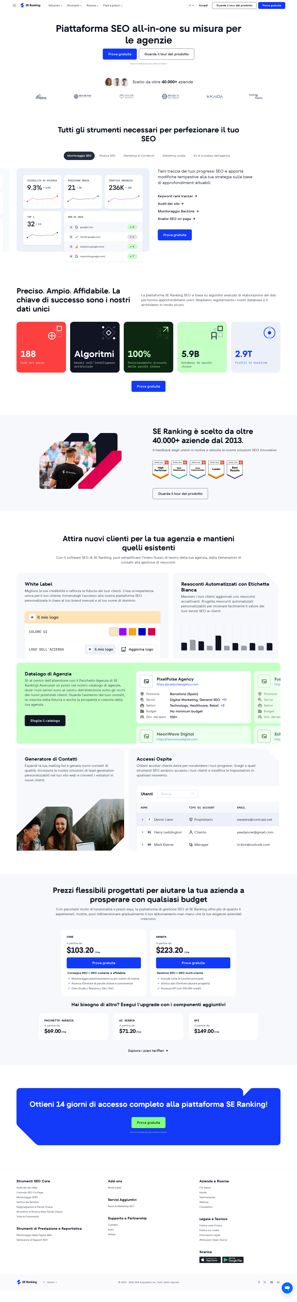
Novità (203, 1192)
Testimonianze (207, 1197)
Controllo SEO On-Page (29, 1192)
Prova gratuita (271, 5)
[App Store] (210, 1260)
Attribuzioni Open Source (213, 1240)
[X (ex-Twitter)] (265, 1282)
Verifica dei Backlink (27, 1202)
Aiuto (111, 1229)
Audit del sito (169, 203)
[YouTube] (272, 1282)
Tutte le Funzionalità (27, 1216)
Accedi (203, 5)
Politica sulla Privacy (210, 1225)
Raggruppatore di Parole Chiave (34, 1207)
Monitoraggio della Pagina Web (34, 1235)
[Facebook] (259, 1282)
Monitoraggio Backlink (176, 211)
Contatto (113, 1224)
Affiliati (112, 1234)
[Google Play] (233, 1260)
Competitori (206, 1207)
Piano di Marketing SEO (121, 1206)
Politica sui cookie (209, 1230)
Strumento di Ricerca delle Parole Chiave (39, 1211)
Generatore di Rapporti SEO (32, 1240)
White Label (114, 1187)
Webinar (204, 1202)
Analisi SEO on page (174, 218)
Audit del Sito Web (26, 1187)
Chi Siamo (205, 1187)
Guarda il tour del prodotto (234, 5)
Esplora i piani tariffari (146, 1050)
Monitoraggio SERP (27, 1197)
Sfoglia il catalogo (45, 720)
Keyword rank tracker (175, 196)
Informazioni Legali (209, 1235)
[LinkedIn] (278, 1282)
